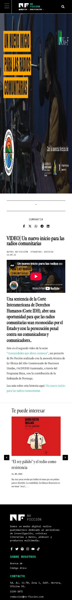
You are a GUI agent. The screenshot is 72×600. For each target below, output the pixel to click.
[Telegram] (42, 226)
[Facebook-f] (24, 226)
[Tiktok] (38, 548)
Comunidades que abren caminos (27, 353)
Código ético (18, 568)
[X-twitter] (30, 226)
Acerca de (16, 563)
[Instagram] (27, 548)
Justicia (48, 252)
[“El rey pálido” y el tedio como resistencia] (36, 436)
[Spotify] (22, 548)
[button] (63, 6)
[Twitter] (16, 548)
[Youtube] (32, 548)
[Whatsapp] (36, 226)
